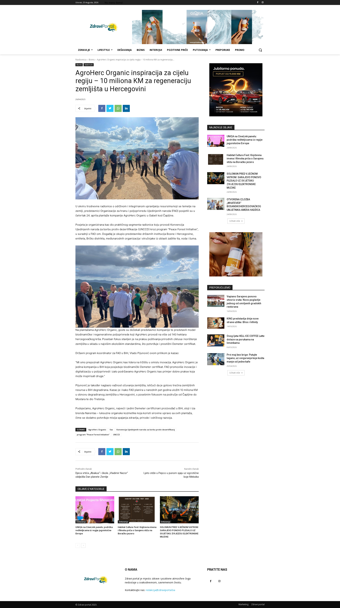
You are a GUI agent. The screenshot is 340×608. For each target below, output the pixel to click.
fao (111, 429)
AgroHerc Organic (97, 429)
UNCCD (116, 434)
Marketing (243, 604)
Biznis (92, 59)
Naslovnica (80, 59)
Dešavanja (81, 522)
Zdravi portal (258, 604)
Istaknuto (89, 64)
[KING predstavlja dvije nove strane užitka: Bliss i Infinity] (215, 323)
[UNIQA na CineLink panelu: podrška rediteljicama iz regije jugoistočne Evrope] (94, 509)
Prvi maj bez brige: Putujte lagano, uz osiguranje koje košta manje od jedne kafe (245, 358)
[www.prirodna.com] (236, 254)
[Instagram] (262, 3)
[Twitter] (110, 108)
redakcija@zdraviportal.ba (160, 590)
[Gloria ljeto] (198, 27)
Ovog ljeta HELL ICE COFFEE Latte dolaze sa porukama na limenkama (245, 339)
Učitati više (234, 220)
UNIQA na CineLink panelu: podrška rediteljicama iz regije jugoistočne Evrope (94, 530)
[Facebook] (258, 3)
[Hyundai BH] (236, 89)
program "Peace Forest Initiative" (93, 434)
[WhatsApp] (118, 108)
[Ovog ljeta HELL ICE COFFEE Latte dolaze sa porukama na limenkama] (215, 340)
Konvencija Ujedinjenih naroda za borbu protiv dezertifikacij (146, 429)
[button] (260, 50)
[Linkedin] (126, 108)
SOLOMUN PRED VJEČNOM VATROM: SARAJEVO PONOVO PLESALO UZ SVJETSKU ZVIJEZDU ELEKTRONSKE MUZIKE (244, 180)
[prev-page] (77, 545)
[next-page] (83, 545)
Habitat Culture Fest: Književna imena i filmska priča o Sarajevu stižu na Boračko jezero (137, 530)
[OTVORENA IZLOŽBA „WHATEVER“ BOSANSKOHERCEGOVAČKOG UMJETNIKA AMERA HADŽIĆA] (215, 204)
